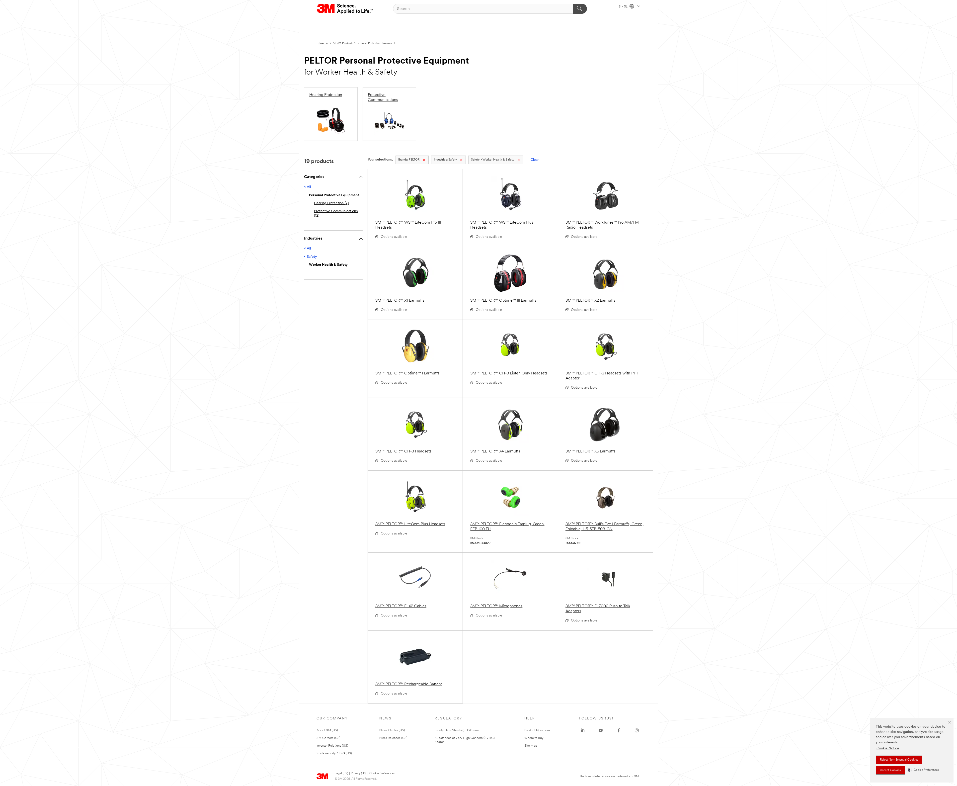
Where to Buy (534, 738)
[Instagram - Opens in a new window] (636, 730)
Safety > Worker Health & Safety (492, 159)
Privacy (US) (358, 773)
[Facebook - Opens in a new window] (619, 730)
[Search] (580, 9)
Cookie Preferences (382, 773)
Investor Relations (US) (332, 745)
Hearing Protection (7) (331, 203)
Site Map (530, 745)
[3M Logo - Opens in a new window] (345, 9)
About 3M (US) (327, 730)
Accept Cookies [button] (890, 770)
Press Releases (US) (393, 738)
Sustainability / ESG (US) (334, 753)
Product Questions (537, 730)
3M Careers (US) (328, 738)
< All (307, 187)
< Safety (310, 257)
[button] (923, 770)
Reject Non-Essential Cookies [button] (899, 759)
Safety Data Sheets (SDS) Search (458, 730)
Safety (445, 159)
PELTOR (409, 159)
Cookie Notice (888, 748)
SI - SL (623, 6)
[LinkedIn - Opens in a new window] (582, 730)
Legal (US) (341, 773)
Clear (535, 160)
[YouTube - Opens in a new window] (600, 730)
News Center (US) (392, 730)
